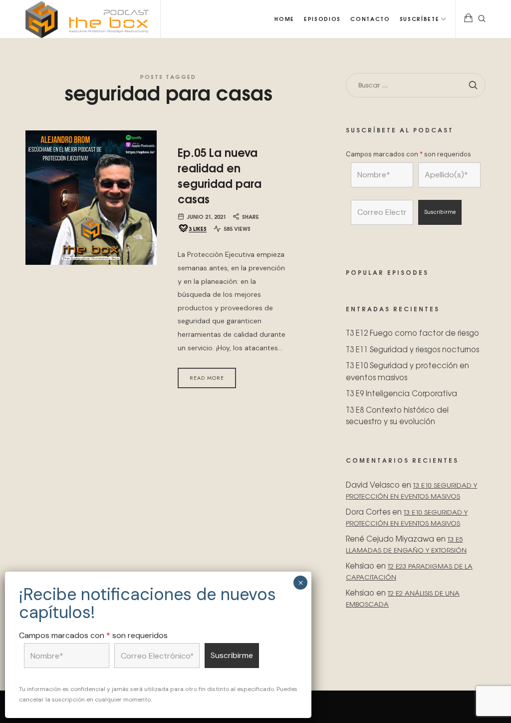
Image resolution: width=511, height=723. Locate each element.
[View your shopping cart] (469, 19)
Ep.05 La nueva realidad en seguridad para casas (219, 174)
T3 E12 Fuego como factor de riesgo (412, 332)
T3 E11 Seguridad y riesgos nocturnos (412, 349)
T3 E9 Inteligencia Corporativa (401, 393)
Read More (207, 378)
